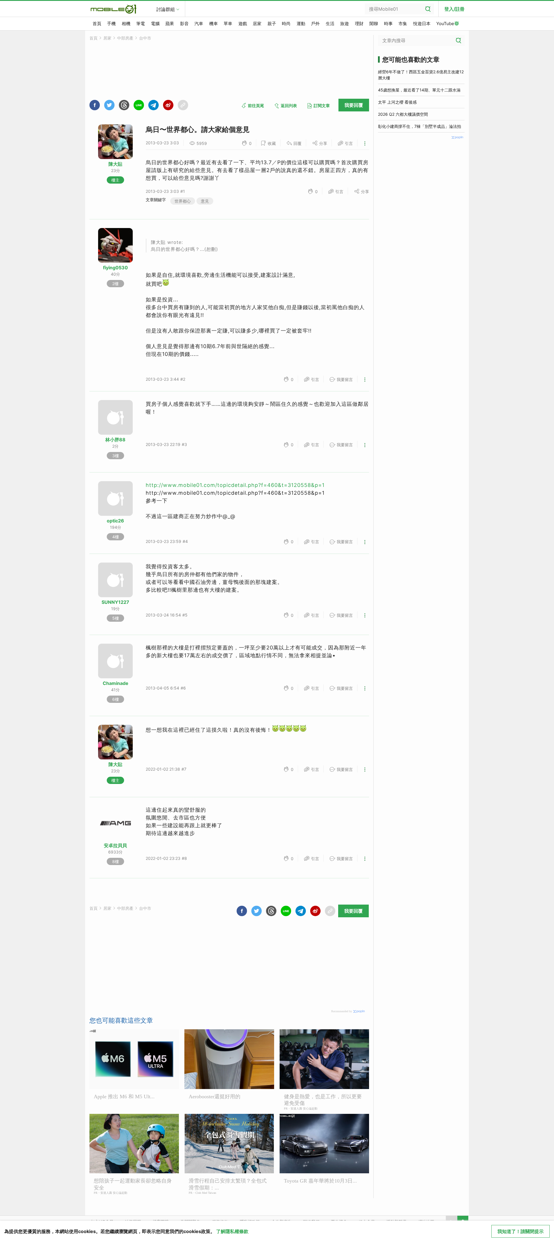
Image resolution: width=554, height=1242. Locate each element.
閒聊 (373, 23)
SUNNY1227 (115, 602)
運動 (301, 23)
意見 (205, 201)
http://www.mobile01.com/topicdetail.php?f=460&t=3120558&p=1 (235, 485)
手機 (111, 23)
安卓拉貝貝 (115, 845)
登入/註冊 (454, 9)
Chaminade (115, 683)
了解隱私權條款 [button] (232, 1231)
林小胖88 (115, 439)
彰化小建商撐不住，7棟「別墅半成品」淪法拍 (419, 126)
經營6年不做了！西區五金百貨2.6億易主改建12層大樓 (421, 74)
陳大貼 (115, 164)
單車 (228, 23)
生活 (330, 23)
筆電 (140, 23)
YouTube (445, 23)
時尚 (286, 23)
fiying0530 (115, 267)
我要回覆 (354, 105)
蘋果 (169, 23)
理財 (359, 23)
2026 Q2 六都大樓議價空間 (403, 114)
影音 (184, 23)
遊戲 (242, 23)
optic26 (115, 521)
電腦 (155, 23)
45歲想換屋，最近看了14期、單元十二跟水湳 (419, 89)
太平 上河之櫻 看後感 (397, 102)
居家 (257, 23)
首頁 (97, 23)
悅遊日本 (422, 23)
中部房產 (125, 38)
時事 (388, 23)
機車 (213, 23)
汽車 (198, 23)
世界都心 (183, 201)
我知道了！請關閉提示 (520, 1231)
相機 (126, 23)
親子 (271, 23)
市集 (402, 23)
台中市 (145, 38)
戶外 (315, 23)
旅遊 (344, 23)
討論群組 (165, 9)
